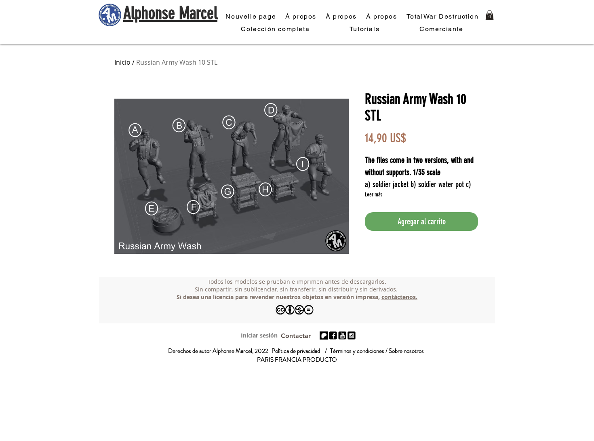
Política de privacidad (296, 350)
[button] (489, 15)
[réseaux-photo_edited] (333, 335)
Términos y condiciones (357, 350)
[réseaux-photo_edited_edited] (352, 335)
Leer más (373, 194)
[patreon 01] (324, 335)
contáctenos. (399, 297)
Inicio (122, 62)
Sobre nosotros (406, 350)
